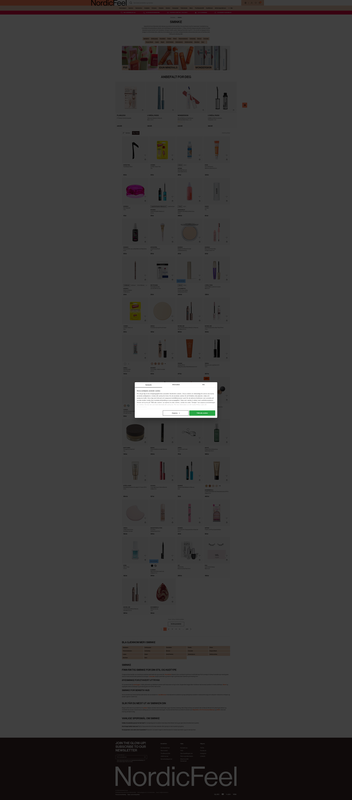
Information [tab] (176, 384)
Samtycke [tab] (148, 385)
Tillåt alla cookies (202, 413)
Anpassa (175, 413)
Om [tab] (203, 384)
